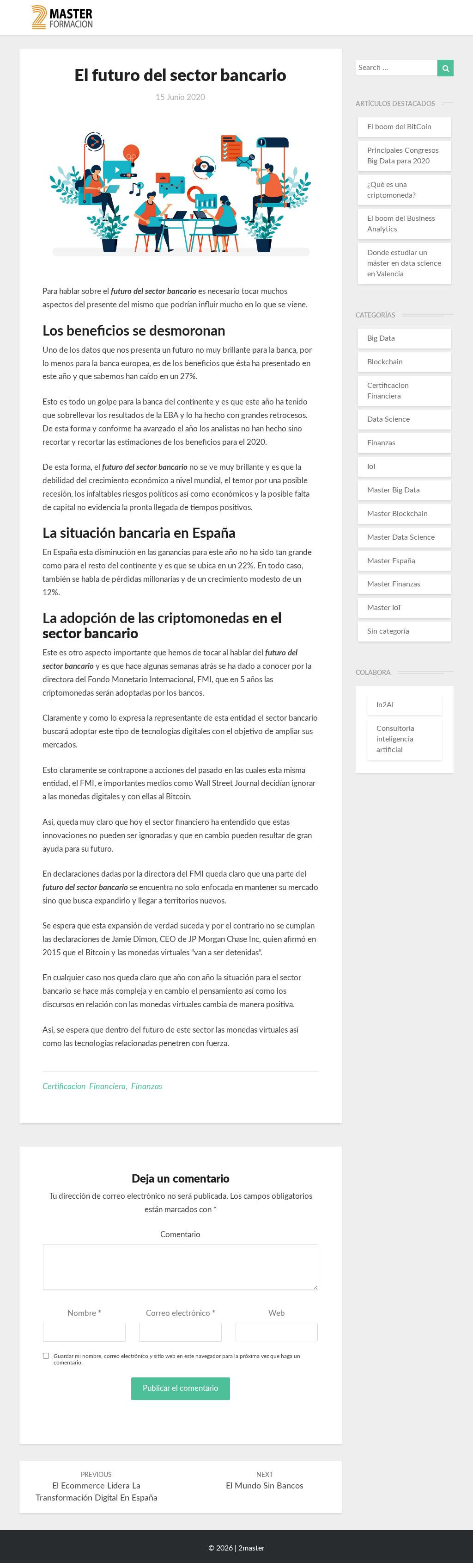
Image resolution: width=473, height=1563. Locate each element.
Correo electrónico (180, 1313)
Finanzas (146, 1087)
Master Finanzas (393, 584)
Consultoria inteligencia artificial (395, 739)
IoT (371, 466)
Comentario (180, 1235)
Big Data (381, 338)
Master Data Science (401, 537)
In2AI (385, 705)
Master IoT (384, 607)
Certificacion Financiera (84, 1087)
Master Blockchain (397, 513)
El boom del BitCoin (399, 127)
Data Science (388, 419)
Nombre (84, 1313)
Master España (391, 561)
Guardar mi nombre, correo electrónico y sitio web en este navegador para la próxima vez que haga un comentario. (177, 1359)
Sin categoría (388, 631)
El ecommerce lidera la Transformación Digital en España (97, 1487)
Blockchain (385, 362)
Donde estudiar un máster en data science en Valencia (404, 263)
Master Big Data (393, 490)
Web (276, 1313)
